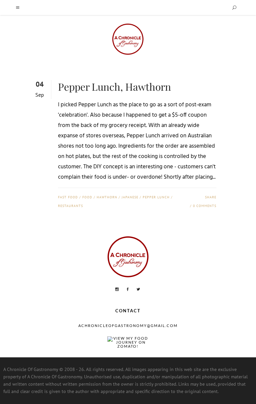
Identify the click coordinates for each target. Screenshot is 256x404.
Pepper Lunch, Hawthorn (114, 86)
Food (87, 197)
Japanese (130, 197)
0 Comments (204, 206)
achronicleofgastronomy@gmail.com (128, 325)
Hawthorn (107, 197)
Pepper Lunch (156, 197)
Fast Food (68, 197)
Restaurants (70, 206)
